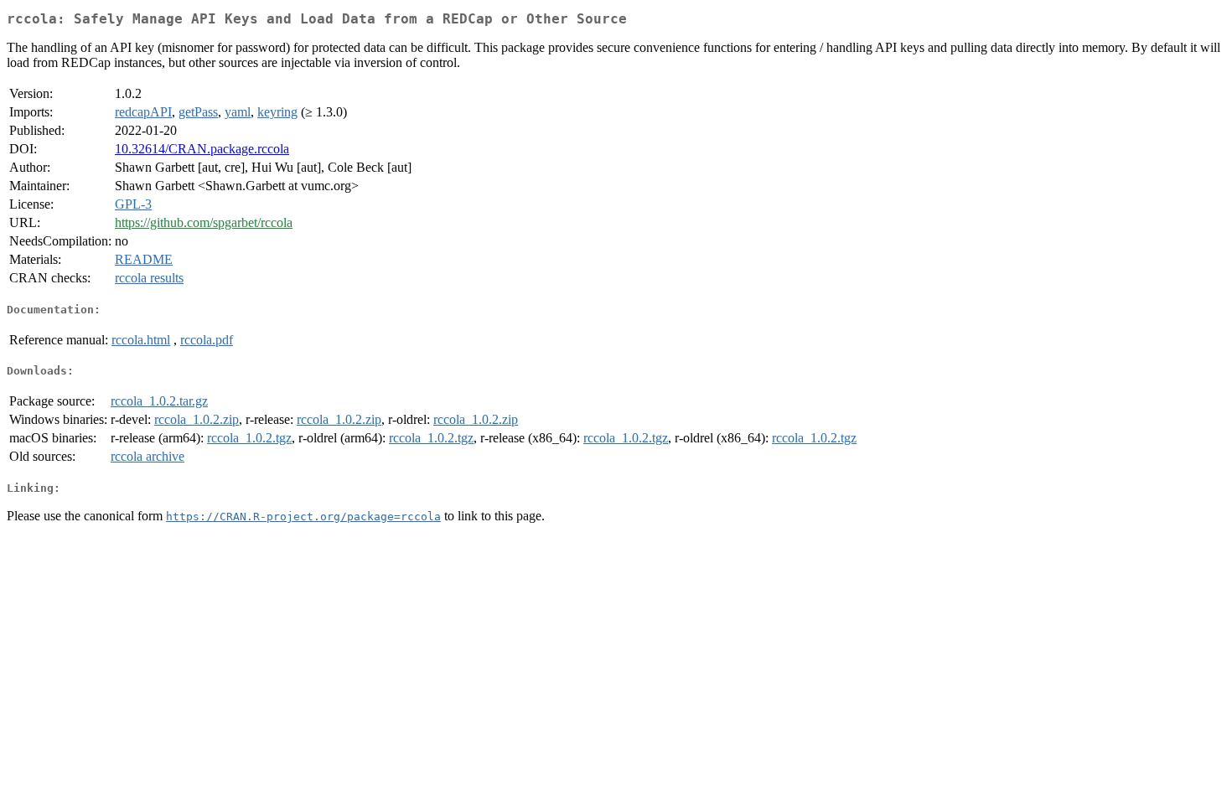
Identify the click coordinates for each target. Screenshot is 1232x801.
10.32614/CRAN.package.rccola (202, 149)
